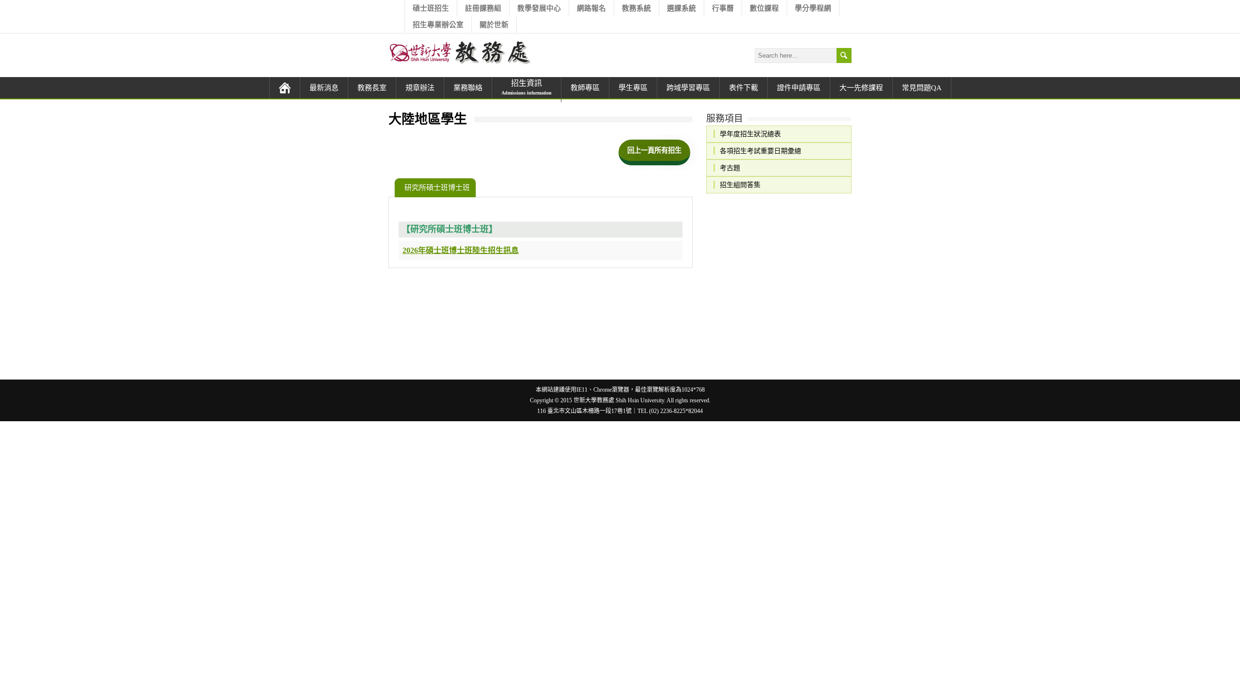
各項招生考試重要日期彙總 (760, 151)
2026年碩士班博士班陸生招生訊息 (461, 250)
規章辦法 (419, 88)
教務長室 (372, 88)
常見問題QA (922, 88)
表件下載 (743, 88)
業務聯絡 (467, 88)
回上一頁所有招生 (654, 150)
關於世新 (494, 25)
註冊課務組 (483, 8)
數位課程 (764, 8)
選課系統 (681, 8)
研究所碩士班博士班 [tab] (437, 187)
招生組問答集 (740, 185)
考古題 (730, 168)
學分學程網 (813, 8)
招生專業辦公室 (438, 25)
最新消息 (324, 88)
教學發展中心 (539, 8)
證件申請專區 (799, 88)
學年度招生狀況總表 (750, 134)
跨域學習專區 (688, 88)
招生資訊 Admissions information (526, 89)
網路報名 (591, 8)
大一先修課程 (861, 88)
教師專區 (585, 88)
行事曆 (723, 8)
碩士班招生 (431, 8)
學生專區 (633, 88)
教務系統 (636, 8)
